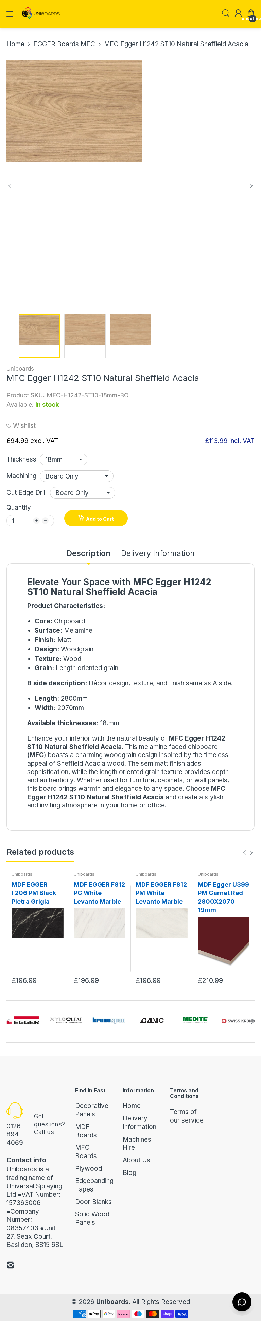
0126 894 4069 (14, 1134)
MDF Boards (86, 1131)
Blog (129, 1173)
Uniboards (20, 368)
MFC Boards (86, 1152)
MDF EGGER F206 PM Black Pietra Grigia (34, 893)
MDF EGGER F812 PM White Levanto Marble (161, 893)
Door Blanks (93, 1202)
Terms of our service (187, 1116)
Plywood (88, 1168)
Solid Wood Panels (92, 1218)
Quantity (18, 507)
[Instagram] (10, 1266)
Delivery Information (139, 1122)
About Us (136, 1160)
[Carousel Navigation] (248, 853)
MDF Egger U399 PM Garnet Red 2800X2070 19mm (223, 897)
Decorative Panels (91, 1110)
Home (132, 1106)
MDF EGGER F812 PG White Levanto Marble (99, 893)
